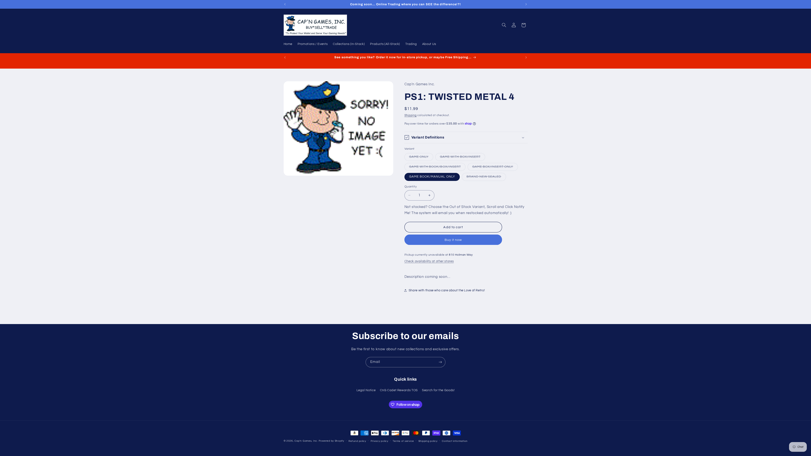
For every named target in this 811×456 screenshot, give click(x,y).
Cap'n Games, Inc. (306, 441)
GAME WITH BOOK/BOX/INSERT (437, 168)
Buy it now (453, 240)
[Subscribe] (440, 362)
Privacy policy (379, 441)
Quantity (410, 186)
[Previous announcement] (285, 4)
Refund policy (357, 441)
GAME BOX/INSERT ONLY (495, 168)
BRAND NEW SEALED (486, 178)
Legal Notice (366, 390)
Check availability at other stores (429, 261)
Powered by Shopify (331, 441)
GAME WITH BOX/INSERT (462, 158)
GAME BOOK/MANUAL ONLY (432, 176)
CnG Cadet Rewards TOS (399, 390)
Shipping (410, 115)
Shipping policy (428, 441)
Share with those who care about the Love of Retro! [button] (447, 290)
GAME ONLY (421, 158)
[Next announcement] (526, 4)
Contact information (455, 441)
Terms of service (403, 441)
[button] (504, 25)
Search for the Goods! (438, 390)
